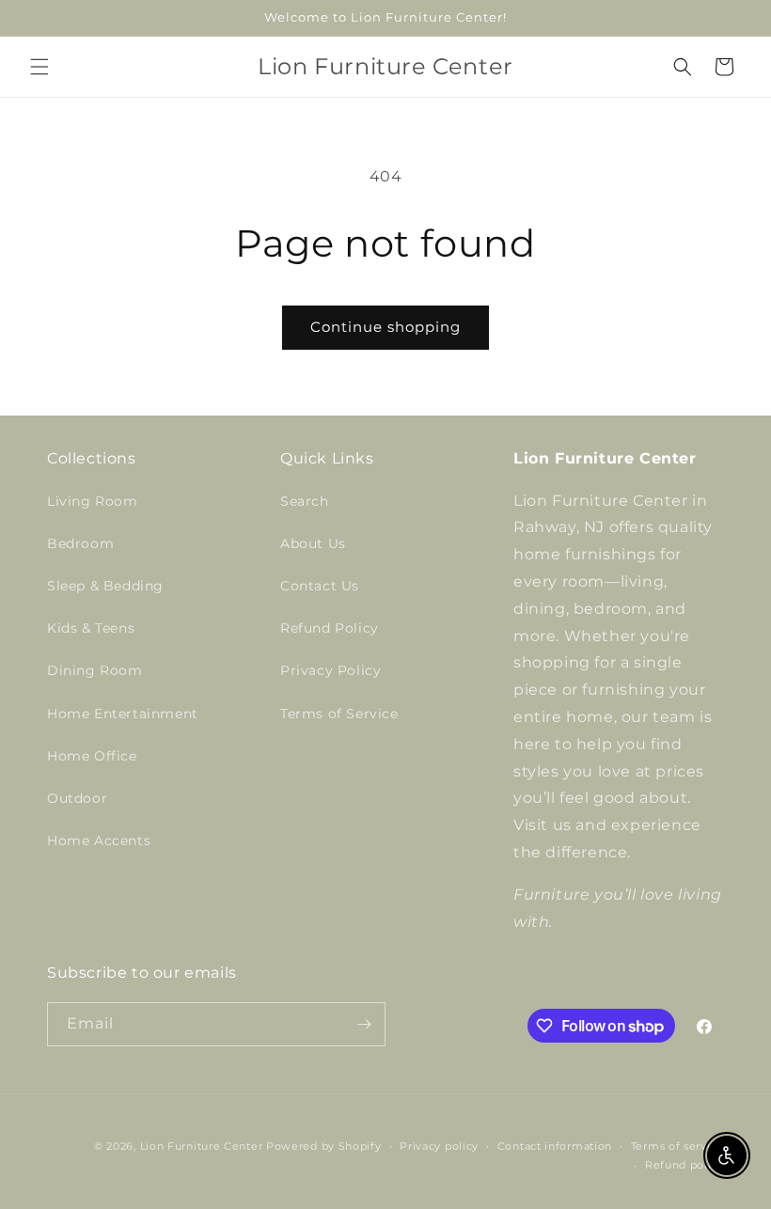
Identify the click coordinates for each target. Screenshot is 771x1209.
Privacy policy (439, 1146)
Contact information (554, 1146)
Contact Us (319, 585)
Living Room (92, 501)
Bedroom (80, 543)
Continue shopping (385, 327)
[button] (39, 66)
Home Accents (98, 840)
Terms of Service (339, 713)
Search (304, 501)
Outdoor (77, 798)
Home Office (92, 755)
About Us (313, 543)
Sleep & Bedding (105, 585)
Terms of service (677, 1146)
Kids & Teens (90, 628)
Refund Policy (329, 628)
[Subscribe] (364, 1024)
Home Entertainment (122, 713)
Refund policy (684, 1164)
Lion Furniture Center (201, 1146)
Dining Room (95, 670)
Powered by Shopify (324, 1146)
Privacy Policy (330, 670)
